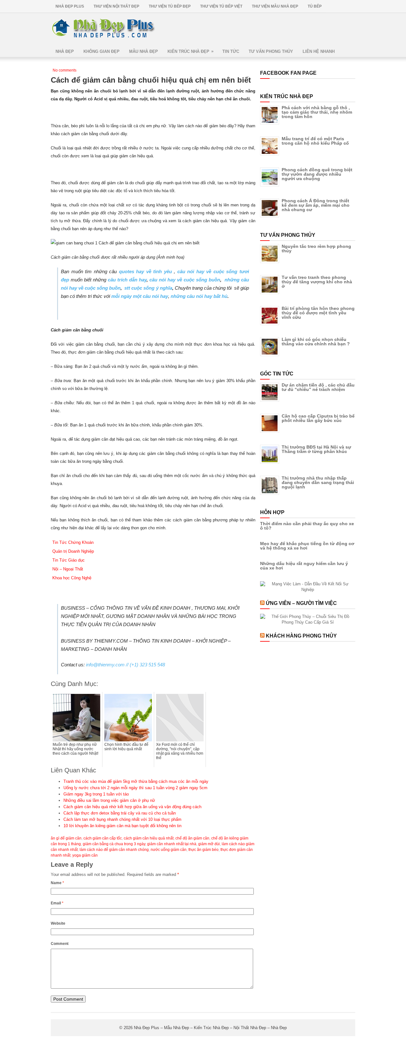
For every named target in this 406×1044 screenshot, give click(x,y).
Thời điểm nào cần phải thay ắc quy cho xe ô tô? (307, 526)
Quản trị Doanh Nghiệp (73, 551)
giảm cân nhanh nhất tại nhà (171, 844)
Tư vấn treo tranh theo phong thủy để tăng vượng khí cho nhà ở (317, 282)
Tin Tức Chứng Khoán (73, 542)
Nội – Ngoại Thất (67, 569)
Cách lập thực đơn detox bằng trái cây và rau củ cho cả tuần (119, 813)
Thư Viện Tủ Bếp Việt (221, 6)
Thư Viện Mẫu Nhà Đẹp (275, 6)
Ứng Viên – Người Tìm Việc (301, 603)
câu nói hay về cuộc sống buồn (184, 279)
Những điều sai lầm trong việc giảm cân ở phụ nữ (109, 800)
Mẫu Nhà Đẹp (143, 51)
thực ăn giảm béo (203, 849)
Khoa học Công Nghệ (71, 577)
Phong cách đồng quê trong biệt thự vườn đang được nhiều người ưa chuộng (317, 174)
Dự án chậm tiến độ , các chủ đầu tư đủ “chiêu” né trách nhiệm (318, 387)
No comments (64, 70)
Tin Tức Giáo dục (68, 560)
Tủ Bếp (315, 6)
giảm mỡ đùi (209, 844)
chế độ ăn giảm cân (192, 838)
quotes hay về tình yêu (145, 271)
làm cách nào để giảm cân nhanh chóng (114, 849)
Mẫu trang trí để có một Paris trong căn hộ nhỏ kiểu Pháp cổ (315, 141)
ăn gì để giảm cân (66, 838)
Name (57, 883)
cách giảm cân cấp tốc (102, 838)
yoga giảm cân (85, 855)
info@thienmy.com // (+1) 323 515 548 (125, 664)
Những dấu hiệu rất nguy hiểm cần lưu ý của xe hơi (304, 565)
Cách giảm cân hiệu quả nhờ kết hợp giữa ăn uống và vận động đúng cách (132, 806)
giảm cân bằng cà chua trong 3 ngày (114, 844)
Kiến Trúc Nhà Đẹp (190, 51)
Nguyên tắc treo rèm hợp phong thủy (316, 248)
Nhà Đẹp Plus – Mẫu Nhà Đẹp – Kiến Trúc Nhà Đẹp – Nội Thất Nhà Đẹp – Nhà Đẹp (210, 1027)
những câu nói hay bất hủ (199, 296)
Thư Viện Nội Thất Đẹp (116, 6)
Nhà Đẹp (65, 51)
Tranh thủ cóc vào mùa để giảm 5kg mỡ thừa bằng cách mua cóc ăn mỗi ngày (135, 781)
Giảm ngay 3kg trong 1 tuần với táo (96, 794)
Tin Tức (230, 51)
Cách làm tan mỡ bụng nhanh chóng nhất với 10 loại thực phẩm (122, 819)
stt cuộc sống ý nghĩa (148, 288)
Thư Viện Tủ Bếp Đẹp (170, 6)
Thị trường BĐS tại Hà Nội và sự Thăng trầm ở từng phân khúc (316, 449)
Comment (60, 943)
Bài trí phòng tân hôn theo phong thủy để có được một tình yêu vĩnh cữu (318, 313)
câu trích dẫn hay (127, 279)
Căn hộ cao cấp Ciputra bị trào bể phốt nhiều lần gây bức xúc (318, 418)
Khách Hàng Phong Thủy (301, 635)
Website (58, 923)
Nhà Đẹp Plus (70, 6)
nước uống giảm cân (169, 849)
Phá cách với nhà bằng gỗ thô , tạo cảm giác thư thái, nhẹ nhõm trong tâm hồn (317, 112)
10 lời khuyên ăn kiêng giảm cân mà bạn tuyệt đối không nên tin (122, 825)
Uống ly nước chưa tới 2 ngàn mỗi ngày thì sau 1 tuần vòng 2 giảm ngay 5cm (135, 787)
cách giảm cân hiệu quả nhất (149, 838)
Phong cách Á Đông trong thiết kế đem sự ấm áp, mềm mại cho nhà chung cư (316, 205)
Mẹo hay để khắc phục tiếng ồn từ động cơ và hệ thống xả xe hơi (307, 545)
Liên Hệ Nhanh (319, 51)
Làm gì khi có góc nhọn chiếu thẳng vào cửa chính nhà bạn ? (316, 341)
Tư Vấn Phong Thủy (271, 51)
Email (57, 903)
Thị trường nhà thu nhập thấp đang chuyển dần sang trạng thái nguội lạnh (318, 482)
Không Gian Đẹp (101, 51)
